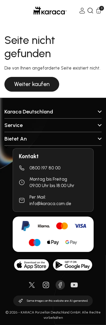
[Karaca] (42, 10)
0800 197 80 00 (44, 168)
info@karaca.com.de (50, 203)
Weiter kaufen (31, 84)
